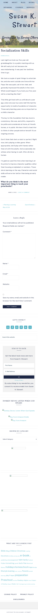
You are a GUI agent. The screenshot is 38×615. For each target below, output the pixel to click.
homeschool (21, 567)
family (25, 560)
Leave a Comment (24, 192)
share (30, 580)
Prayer (11, 575)
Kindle (35, 567)
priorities (15, 580)
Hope (30, 567)
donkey (11, 556)
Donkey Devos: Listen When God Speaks (19, 402)
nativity (20, 571)
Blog (8, 551)
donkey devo (17, 556)
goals (16, 563)
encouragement (13, 560)
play (7, 575)
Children (13, 551)
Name (5, 263)
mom (16, 571)
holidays (10, 567)
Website (6, 284)
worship (33, 584)
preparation (21, 575)
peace (31, 571)
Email (5, 274)
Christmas (21, 551)
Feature (30, 560)
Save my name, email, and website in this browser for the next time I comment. (18, 299)
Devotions (5, 556)
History (3, 567)
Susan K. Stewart (23, 20)
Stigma (9, 584)
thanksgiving (22, 584)
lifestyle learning (7, 571)
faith (21, 560)
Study (14, 584)
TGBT (17, 584)
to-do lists (28, 584)
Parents (25, 571)
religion (25, 580)
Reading (20, 580)
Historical (30, 563)
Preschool (7, 579)
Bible (3, 551)
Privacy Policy (19, 380)
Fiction (3, 563)
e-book (24, 555)
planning (3, 575)
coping (28, 551)
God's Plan (23, 563)
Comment (7, 232)
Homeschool (5, 55)
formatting (10, 563)
